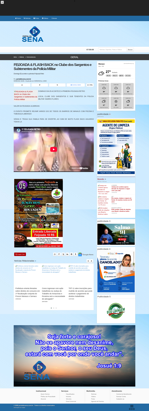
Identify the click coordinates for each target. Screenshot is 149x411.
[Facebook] (39, 85)
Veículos (68, 399)
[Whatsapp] (22, 85)
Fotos (37, 18)
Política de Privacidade (48, 396)
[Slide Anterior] (88, 261)
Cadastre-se (120, 399)
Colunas (54, 18)
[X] (57, 85)
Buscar (130, 49)
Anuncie (43, 399)
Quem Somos (45, 394)
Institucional (41, 391)
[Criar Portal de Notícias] (131, 407)
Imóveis (68, 396)
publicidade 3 (103, 221)
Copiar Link (21, 254)
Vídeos (45, 18)
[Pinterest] (71, 254)
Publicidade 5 (104, 296)
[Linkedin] (67, 254)
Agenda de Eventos (97, 401)
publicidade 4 (103, 249)
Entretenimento (31, 57)
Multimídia (90, 391)
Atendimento (117, 391)
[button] (51, 308)
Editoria (21, 57)
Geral (74, 57)
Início (15, 57)
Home (19, 18)
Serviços (64, 391)
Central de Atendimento (123, 394)
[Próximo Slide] (91, 261)
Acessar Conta (121, 396)
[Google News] (85, 254)
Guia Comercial (71, 401)
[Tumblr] (75, 254)
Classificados (70, 394)
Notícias (28, 18)
